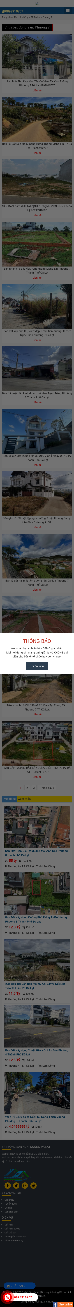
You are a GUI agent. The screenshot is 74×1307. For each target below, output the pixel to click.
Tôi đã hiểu (37, 666)
